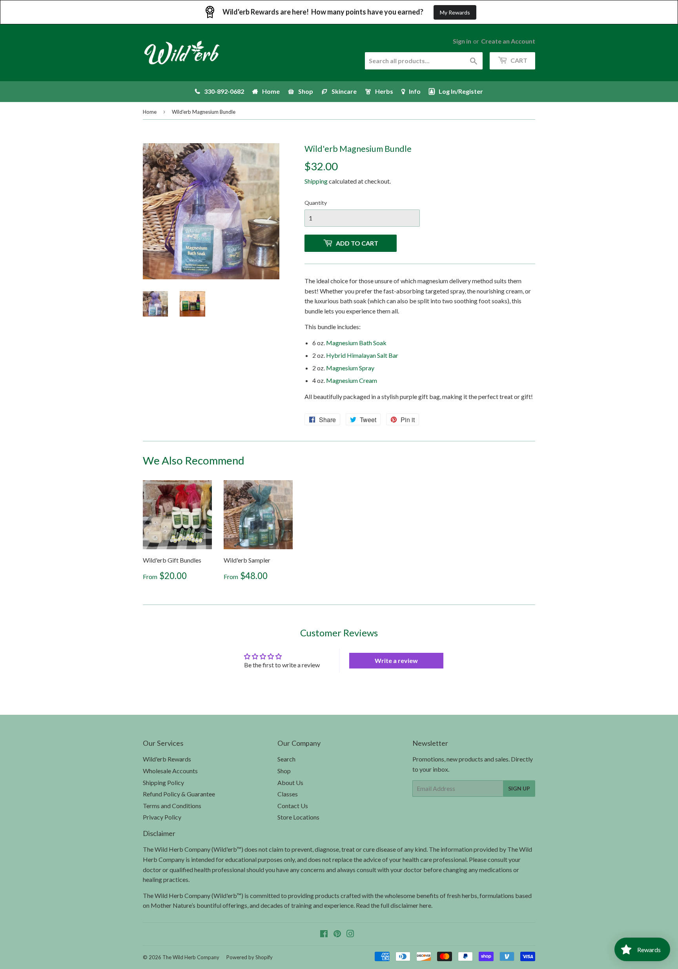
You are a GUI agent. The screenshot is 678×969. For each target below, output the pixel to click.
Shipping (316, 181)
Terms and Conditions (172, 805)
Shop (284, 770)
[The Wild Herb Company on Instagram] (350, 934)
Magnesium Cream (351, 380)
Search (286, 759)
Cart (518, 60)
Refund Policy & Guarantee (179, 794)
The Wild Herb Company (190, 957)
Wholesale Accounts (170, 770)
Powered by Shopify (249, 957)
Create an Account (508, 41)
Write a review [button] (396, 660)
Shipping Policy (163, 782)
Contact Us (292, 805)
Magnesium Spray (350, 368)
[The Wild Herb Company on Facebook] (324, 934)
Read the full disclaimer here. (394, 905)
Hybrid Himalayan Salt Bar (362, 355)
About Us (290, 782)
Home (150, 112)
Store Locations (298, 817)
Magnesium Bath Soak (356, 342)
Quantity (315, 202)
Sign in (462, 41)
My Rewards (455, 12)
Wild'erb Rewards (167, 759)
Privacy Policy (162, 817)
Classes (287, 794)
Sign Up (519, 788)
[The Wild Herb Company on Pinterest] (337, 934)
